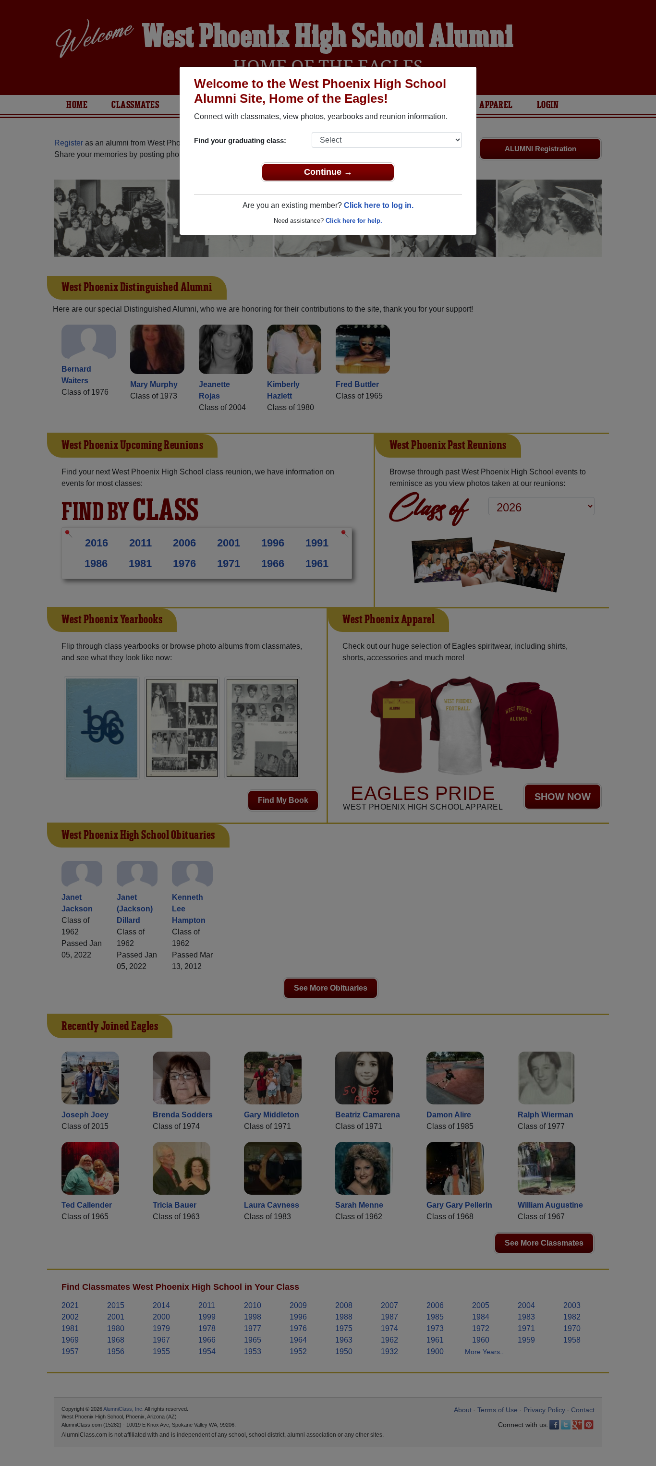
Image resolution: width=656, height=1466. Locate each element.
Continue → (328, 172)
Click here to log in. (378, 205)
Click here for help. (354, 220)
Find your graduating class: (240, 140)
